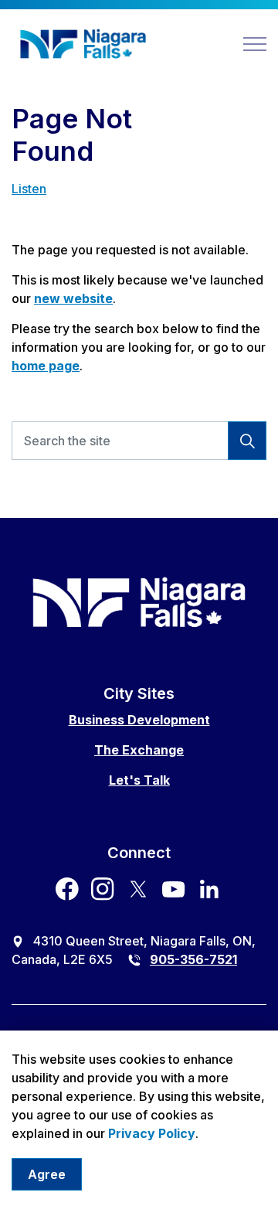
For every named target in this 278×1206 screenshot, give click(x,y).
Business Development (139, 719)
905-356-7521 (193, 959)
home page (46, 365)
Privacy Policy (151, 1133)
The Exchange (139, 750)
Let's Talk (139, 780)
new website (73, 298)
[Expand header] (255, 44)
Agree (47, 1174)
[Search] (247, 440)
